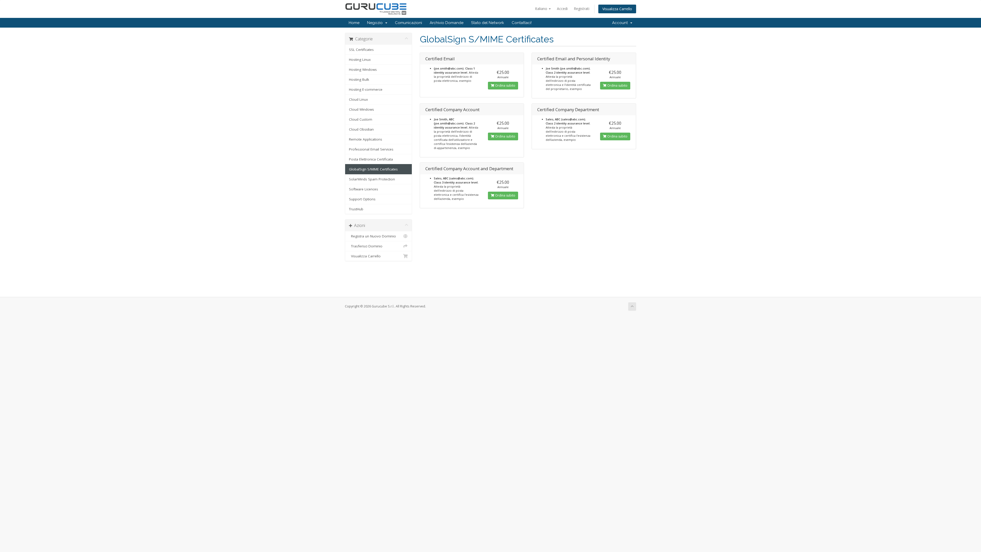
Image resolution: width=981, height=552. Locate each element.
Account (621, 22)
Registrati (581, 8)
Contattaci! (522, 22)
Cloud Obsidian (361, 129)
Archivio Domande (446, 22)
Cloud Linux (358, 99)
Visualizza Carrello (617, 8)
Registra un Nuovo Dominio (372, 236)
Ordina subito (504, 85)
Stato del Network (487, 22)
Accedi (562, 8)
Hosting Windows (363, 69)
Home (354, 22)
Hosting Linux (360, 59)
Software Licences (363, 189)
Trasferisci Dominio (365, 246)
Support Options (362, 199)
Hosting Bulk (359, 79)
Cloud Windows (361, 109)
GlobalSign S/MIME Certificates (373, 169)
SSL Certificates (361, 49)
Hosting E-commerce (365, 89)
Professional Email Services (371, 149)
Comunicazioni (408, 22)
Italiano (541, 8)
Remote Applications (365, 139)
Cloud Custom (360, 119)
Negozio (376, 22)
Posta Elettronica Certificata (371, 159)
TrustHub (356, 209)
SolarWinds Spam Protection (372, 179)
